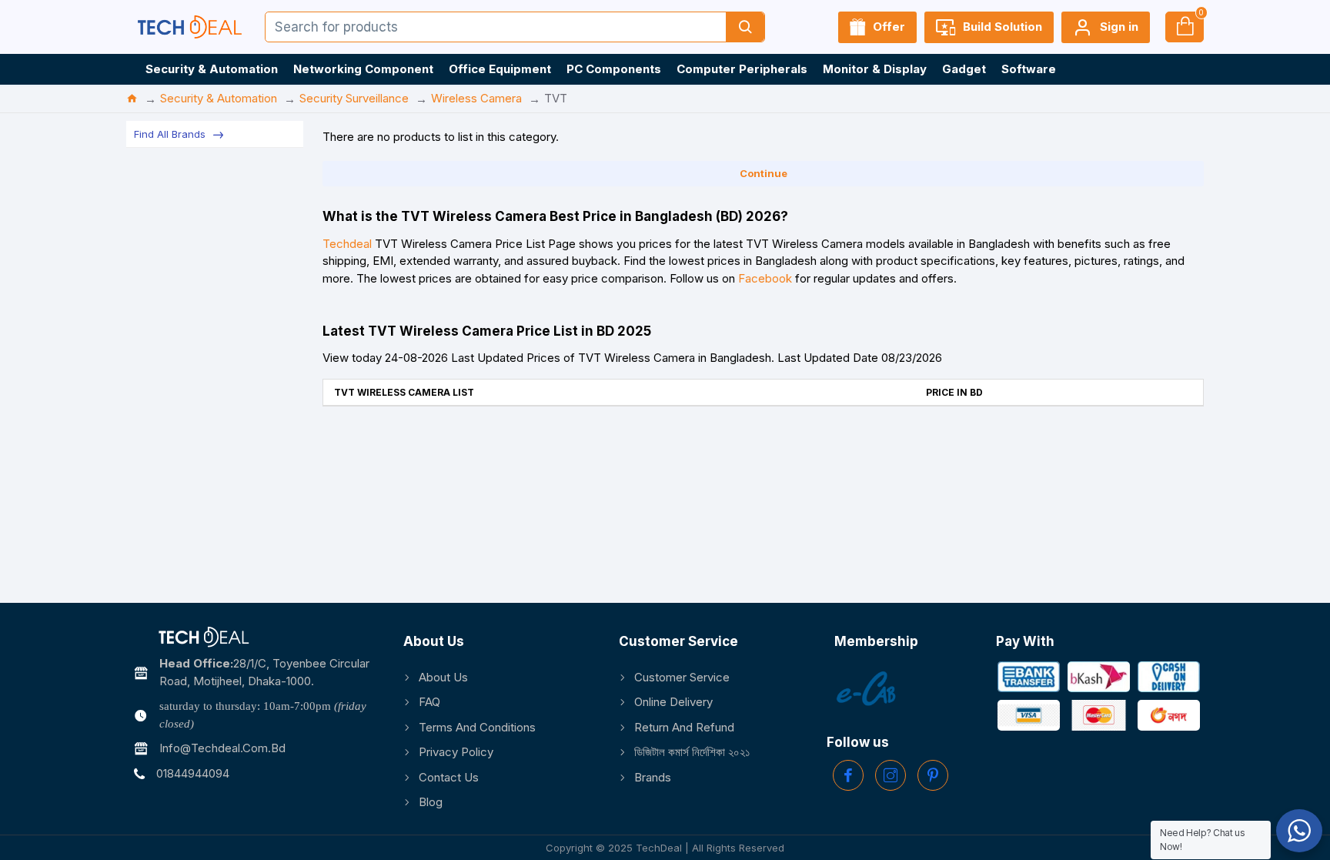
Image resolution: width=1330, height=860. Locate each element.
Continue (763, 173)
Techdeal (347, 243)
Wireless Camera (476, 98)
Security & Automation (218, 98)
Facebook (765, 278)
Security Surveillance (354, 98)
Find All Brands (170, 134)
